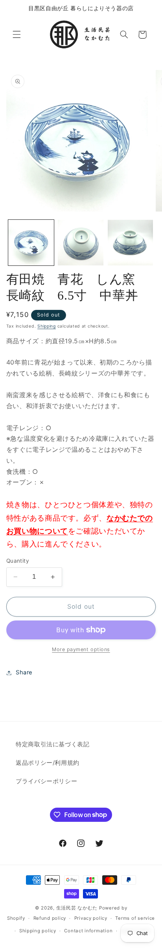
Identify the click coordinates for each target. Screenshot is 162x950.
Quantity (17, 561)
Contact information (88, 930)
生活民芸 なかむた (77, 908)
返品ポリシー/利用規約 (47, 762)
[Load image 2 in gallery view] (80, 242)
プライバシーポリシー (46, 781)
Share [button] (24, 672)
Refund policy (49, 918)
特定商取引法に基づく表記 (53, 744)
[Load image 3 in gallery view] (130, 242)
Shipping (46, 326)
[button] (16, 35)
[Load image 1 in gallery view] (31, 242)
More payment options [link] (81, 649)
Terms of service (135, 918)
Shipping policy (37, 930)
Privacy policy (90, 918)
